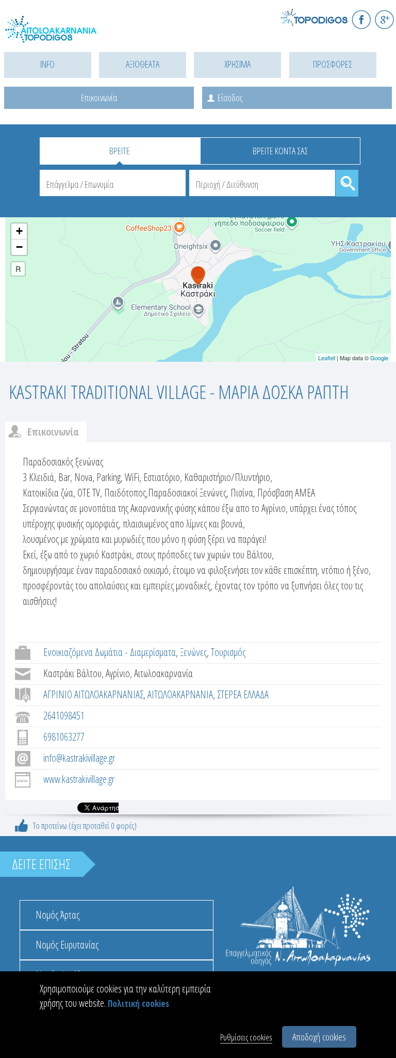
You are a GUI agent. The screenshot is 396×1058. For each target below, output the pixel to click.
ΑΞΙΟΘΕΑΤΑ (142, 64)
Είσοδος (230, 97)
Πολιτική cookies (138, 1003)
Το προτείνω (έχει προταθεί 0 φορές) (85, 825)
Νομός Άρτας (57, 915)
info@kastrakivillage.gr (79, 758)
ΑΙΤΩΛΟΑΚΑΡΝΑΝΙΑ (180, 694)
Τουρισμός (228, 652)
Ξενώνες (193, 652)
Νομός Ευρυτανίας (67, 945)
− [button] (19, 247)
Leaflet (326, 358)
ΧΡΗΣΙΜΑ (237, 64)
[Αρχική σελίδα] (51, 35)
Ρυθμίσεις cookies (246, 1037)
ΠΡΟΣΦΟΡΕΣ (332, 64)
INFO (47, 64)
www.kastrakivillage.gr (78, 779)
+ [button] (19, 231)
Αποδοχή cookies (319, 1037)
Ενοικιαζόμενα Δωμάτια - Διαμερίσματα (109, 652)
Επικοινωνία (99, 97)
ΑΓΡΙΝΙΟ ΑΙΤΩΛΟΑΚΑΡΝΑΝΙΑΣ (93, 694)
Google (379, 358)
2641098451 (64, 716)
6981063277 (64, 737)
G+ (384, 19)
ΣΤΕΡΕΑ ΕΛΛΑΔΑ (243, 694)
